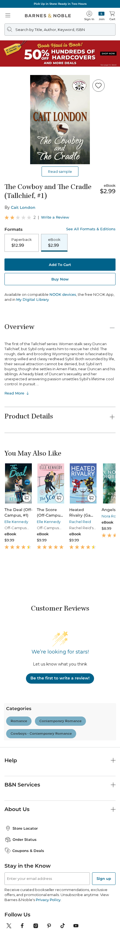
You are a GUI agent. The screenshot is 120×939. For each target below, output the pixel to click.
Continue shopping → (21, 69)
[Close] (7, 38)
